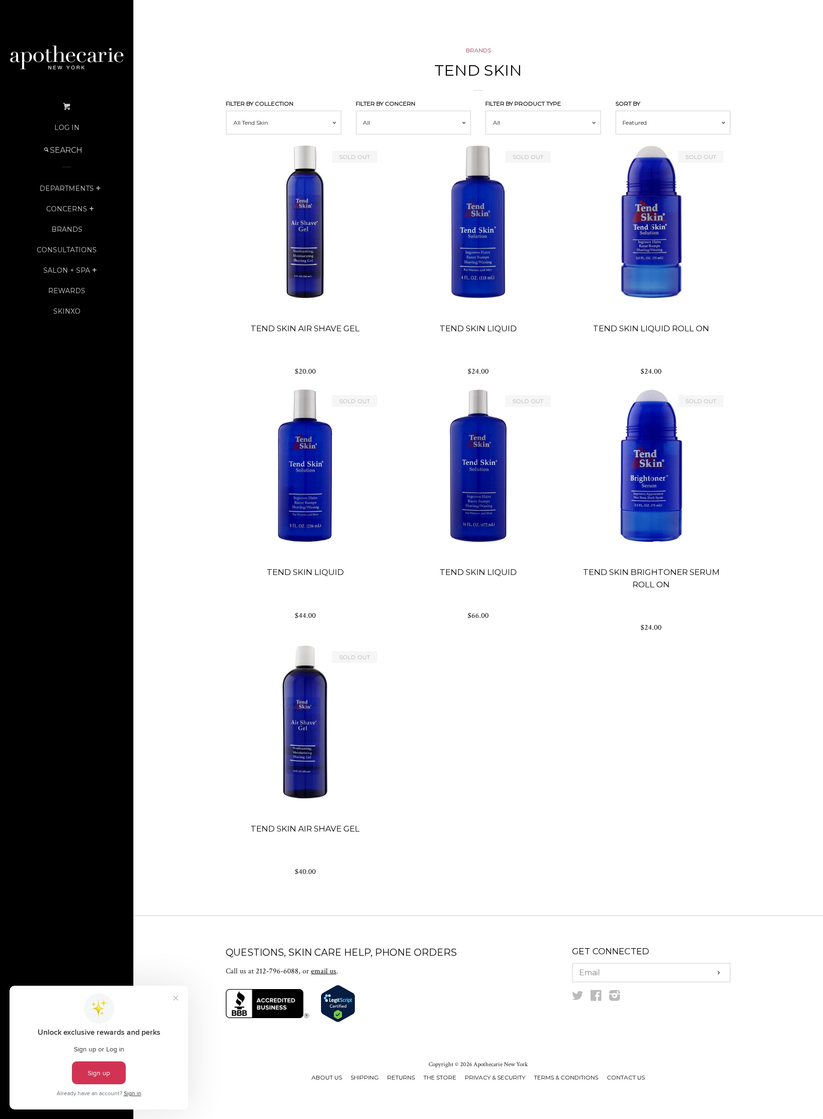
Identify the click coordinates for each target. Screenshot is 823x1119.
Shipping (365, 1077)
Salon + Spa (66, 270)
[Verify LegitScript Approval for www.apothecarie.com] (338, 1020)
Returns (401, 1077)
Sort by (627, 103)
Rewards (66, 291)
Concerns (66, 209)
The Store (439, 1077)
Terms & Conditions (566, 1077)
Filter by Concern (385, 103)
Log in (67, 127)
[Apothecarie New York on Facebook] (596, 998)
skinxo (66, 311)
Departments (67, 188)
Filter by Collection (259, 103)
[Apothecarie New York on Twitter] (577, 998)
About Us (326, 1077)
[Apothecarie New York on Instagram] (615, 998)
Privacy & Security (495, 1077)
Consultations (67, 250)
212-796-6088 (277, 971)
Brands (66, 229)
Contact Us (626, 1077)
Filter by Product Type (523, 103)
